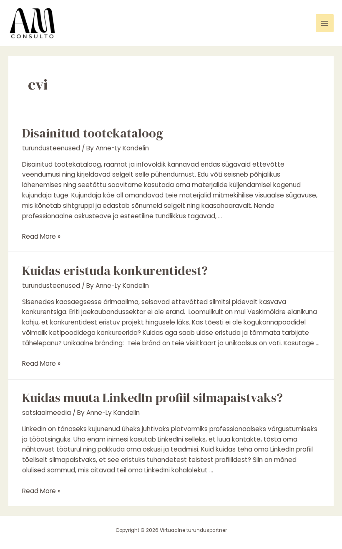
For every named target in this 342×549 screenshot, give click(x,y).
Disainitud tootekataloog (92, 133)
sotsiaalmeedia (46, 412)
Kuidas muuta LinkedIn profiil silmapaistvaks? (152, 397)
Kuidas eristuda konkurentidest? (115, 270)
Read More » (41, 236)
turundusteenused (51, 148)
